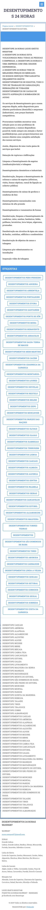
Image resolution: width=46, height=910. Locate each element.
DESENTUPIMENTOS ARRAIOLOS (23, 335)
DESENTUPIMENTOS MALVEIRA (23, 519)
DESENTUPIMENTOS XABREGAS (23, 441)
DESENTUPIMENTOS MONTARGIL (23, 374)
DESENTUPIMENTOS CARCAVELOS (23, 499)
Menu (41, 4)
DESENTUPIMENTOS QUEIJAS (23, 577)
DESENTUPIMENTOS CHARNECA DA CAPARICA (23, 366)
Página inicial (7, 26)
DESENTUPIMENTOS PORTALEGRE (23, 297)
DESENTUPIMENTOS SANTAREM (23, 310)
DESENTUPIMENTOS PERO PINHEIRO (23, 277)
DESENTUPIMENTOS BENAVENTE (23, 329)
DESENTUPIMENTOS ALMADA (23, 467)
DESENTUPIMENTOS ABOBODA (23, 557)
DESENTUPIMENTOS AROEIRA (23, 284)
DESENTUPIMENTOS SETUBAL (23, 583)
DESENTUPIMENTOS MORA (23, 323)
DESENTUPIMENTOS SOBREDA (23, 602)
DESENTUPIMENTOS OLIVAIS (23, 428)
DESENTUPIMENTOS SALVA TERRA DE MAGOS (23, 343)
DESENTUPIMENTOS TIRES (23, 551)
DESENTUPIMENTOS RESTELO (23, 393)
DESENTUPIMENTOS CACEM (23, 358)
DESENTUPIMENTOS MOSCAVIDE (23, 413)
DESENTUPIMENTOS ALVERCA (23, 474)
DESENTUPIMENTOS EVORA (23, 303)
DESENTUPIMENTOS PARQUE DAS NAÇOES (23, 421)
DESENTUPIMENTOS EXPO (23, 406)
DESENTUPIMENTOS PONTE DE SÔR (23, 316)
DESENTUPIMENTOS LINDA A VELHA (23, 570)
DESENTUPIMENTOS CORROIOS (23, 589)
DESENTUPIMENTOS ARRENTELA (23, 290)
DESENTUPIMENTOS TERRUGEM (23, 448)
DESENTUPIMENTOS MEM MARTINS (23, 351)
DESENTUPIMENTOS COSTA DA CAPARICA (23, 610)
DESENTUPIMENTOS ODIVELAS (23, 387)
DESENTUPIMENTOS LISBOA (23, 454)
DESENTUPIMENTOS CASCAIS (23, 461)
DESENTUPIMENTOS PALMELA (23, 487)
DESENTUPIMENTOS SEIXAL (23, 596)
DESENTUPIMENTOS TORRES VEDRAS (23, 527)
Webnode (30, 907)
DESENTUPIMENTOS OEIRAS (23, 493)
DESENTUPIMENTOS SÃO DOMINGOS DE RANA (23, 543)
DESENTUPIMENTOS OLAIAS (23, 435)
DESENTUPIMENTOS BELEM (23, 400)
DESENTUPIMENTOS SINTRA (23, 480)
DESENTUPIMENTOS (24, 26)
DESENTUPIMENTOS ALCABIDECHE (23, 512)
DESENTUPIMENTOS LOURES (23, 380)
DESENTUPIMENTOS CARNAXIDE (23, 564)
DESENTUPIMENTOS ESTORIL (23, 506)
